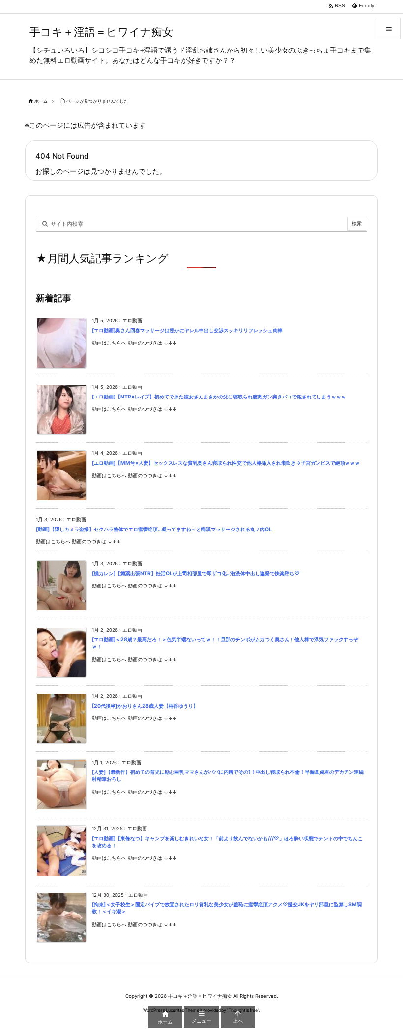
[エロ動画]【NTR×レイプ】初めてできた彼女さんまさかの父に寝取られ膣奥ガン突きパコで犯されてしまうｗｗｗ (219, 397)
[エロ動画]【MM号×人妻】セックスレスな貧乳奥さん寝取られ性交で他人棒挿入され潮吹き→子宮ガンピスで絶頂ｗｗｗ (226, 463)
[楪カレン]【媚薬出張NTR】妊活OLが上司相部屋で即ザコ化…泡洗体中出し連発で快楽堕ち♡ (196, 573)
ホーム (41, 101)
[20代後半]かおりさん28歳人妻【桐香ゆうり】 (145, 706)
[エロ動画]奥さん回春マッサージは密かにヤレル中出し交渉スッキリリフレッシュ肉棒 (187, 330)
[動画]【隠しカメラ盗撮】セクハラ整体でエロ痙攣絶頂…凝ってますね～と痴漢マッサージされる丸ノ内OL (154, 529)
